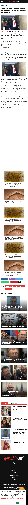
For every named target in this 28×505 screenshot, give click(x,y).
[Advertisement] (14, 123)
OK (17, 503)
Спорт (14, 474)
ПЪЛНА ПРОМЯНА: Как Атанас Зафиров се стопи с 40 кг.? (19, 419)
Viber (12, 279)
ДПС (17, 286)
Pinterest (14, 282)
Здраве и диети (14, 475)
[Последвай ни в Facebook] (14, 463)
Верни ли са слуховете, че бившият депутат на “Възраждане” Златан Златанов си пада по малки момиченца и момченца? (13, 393)
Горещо (14, 472)
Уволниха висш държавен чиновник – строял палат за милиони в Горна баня (13, 325)
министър (8, 288)
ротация (22, 286)
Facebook (5, 279)
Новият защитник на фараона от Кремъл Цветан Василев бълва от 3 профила (14, 377)
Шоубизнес (14, 470)
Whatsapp (5, 282)
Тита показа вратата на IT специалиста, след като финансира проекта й (19, 443)
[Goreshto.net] (14, 458)
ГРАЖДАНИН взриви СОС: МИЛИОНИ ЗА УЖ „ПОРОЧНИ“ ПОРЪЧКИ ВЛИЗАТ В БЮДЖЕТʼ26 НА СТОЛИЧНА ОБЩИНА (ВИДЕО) (13, 306)
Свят (14, 480)
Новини (4, 5)
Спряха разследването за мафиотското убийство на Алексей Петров (13, 360)
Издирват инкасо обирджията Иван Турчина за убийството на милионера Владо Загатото (13, 342)
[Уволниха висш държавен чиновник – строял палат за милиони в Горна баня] (14, 320)
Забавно (14, 479)
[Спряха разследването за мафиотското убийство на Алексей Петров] (14, 355)
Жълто (14, 477)
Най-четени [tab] (4, 403)
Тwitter (20, 279)
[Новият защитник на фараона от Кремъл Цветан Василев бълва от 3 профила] (14, 372)
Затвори (11, 503)
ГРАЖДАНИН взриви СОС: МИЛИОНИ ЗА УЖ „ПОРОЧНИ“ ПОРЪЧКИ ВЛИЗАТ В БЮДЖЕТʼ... (19, 431)
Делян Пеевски (10, 286)
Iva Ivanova (5, 31)
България (14, 469)
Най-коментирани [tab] (13, 403)
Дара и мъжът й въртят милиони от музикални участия (19, 408)
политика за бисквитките (8, 498)
